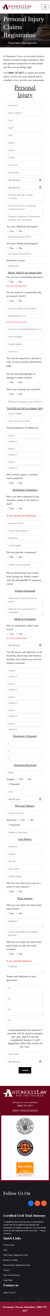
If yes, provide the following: (21, 515)
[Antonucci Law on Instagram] (37, 1203)
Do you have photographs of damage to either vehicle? (21, 375)
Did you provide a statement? (21, 552)
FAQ (5, 1250)
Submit (25, 1070)
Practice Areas (8, 1245)
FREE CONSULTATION (25, 1110)
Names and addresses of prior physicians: (21, 978)
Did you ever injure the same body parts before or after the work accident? (24, 945)
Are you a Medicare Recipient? (22, 226)
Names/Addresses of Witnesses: (23, 427)
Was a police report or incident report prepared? (22, 476)
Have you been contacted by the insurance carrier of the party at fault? (23, 500)
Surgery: (11, 779)
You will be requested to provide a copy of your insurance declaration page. (24, 362)
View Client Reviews (11, 1275)
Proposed (14, 784)
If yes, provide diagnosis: (19, 961)
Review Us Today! (10, 1260)
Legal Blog (7, 1280)
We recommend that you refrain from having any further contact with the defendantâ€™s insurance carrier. (24, 578)
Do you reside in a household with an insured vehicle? (24, 294)
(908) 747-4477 (25, 1105)
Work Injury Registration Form (15, 1255)
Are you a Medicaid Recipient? (22, 243)
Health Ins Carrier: (16, 260)
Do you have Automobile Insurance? (25, 277)
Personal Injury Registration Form (16, 1265)
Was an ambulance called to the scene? (22, 627)
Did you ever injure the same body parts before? (24, 907)
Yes (11, 231)
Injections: (12, 820)
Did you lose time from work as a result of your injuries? (24, 885)
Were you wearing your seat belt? (23, 389)
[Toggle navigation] (45, 6)
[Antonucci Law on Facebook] (31, 1203)
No (20, 231)
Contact (6, 1270)
